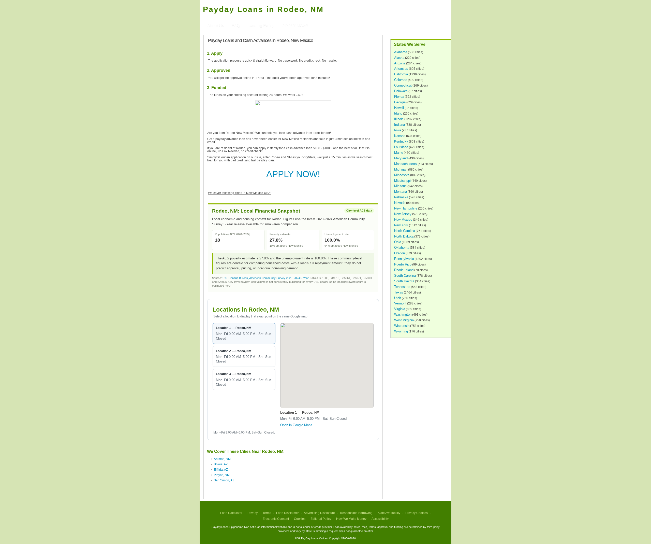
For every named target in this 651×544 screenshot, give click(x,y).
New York (401, 225)
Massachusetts (405, 164)
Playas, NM (222, 475)
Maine (398, 153)
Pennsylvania (404, 259)
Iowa (397, 130)
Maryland (401, 158)
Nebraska (401, 197)
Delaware (401, 91)
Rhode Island (403, 270)
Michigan (400, 169)
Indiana (399, 125)
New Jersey (402, 214)
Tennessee (402, 287)
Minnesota (401, 175)
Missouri (400, 186)
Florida (399, 97)
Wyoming (401, 331)
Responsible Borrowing (356, 513)
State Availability (389, 513)
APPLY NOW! (293, 174)
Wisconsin (401, 326)
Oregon (399, 253)
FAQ (236, 25)
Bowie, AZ (221, 464)
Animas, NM (222, 459)
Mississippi (402, 181)
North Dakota (403, 236)
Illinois (399, 119)
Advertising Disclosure (319, 513)
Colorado (400, 80)
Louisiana (401, 147)
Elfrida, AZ (221, 469)
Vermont (400, 303)
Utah (397, 298)
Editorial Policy (320, 519)
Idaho (398, 113)
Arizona (399, 63)
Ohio (397, 242)
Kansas (399, 136)
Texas (398, 292)
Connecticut (403, 85)
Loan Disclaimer (287, 513)
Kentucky (401, 141)
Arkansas (401, 69)
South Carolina (405, 275)
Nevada (399, 203)
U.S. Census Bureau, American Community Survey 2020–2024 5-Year (265, 278)
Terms (267, 513)
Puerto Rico (402, 264)
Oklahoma (401, 247)
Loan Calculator (231, 513)
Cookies (299, 519)
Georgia (400, 102)
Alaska (399, 58)
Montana (400, 191)
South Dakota (404, 281)
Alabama (400, 52)
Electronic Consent (276, 519)
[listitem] (244, 333)
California (401, 74)
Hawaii (399, 108)
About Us (215, 25)
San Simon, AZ (224, 480)
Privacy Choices (416, 513)
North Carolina (404, 231)
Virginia (399, 309)
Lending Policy (260, 25)
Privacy (252, 513)
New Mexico (403, 219)
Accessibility (380, 519)
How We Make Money (351, 519)
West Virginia (404, 320)
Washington (402, 314)
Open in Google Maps (296, 425)
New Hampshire (405, 208)
